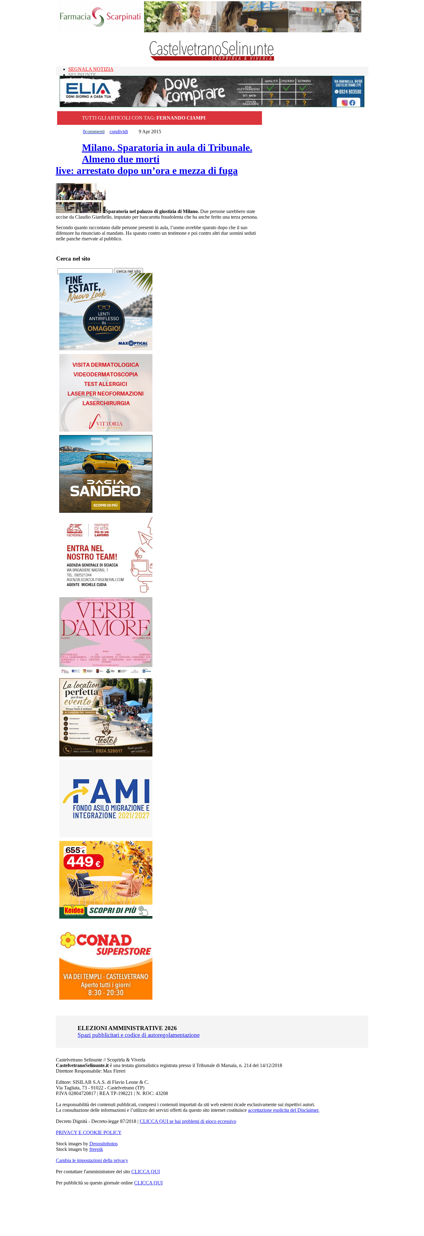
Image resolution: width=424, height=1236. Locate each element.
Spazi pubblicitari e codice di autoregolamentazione (139, 1035)
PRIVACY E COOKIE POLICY (89, 1132)
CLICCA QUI (145, 1171)
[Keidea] (105, 917)
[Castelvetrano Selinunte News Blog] (212, 59)
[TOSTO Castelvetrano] (106, 754)
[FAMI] (105, 835)
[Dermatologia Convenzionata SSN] (105, 430)
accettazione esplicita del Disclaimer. (283, 1110)
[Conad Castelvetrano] (105, 998)
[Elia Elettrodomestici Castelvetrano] (212, 105)
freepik (96, 1149)
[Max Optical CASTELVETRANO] (105, 349)
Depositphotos (103, 1143)
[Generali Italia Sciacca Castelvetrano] (105, 592)
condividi (119, 131)
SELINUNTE (82, 74)
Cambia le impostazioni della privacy (92, 1160)
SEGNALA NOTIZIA (91, 69)
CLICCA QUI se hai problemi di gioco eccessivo (188, 1121)
